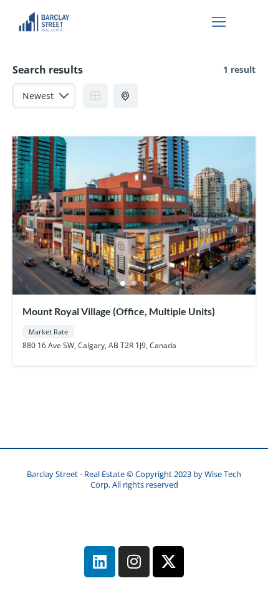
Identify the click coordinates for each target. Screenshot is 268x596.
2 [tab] (134, 283)
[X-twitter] (168, 561)
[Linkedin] (99, 561)
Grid (95, 95)
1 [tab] (122, 283)
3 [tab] (145, 283)
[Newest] (43, 99)
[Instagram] (134, 561)
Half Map (125, 95)
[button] (218, 22)
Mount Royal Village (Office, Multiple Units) (118, 311)
